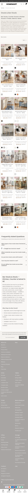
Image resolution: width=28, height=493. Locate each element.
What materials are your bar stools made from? (14, 252)
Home (2, 8)
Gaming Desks (4, 445)
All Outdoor (3, 468)
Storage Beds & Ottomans (18, 456)
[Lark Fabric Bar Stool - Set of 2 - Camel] (20, 183)
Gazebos (3, 471)
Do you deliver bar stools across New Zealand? (14, 265)
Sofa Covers (4, 396)
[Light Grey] (15, 121)
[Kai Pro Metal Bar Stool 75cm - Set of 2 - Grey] (7, 130)
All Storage (17, 437)
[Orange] (18, 94)
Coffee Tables (18, 380)
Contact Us (3, 347)
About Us (3, 345)
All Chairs (3, 402)
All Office (3, 437)
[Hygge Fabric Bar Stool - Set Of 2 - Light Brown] (7, 156)
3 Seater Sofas (4, 385)
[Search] (21, 4)
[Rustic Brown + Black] (2, 121)
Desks (2, 440)
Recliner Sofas (4, 387)
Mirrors (16, 425)
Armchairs (3, 380)
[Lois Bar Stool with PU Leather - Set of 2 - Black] (20, 130)
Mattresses (17, 407)
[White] (18, 121)
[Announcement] (14, 1)
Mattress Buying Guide (6, 359)
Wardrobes (17, 423)
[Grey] (2, 94)
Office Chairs (4, 447)
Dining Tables (18, 377)
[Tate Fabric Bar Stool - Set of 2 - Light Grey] (20, 156)
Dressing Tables (19, 417)
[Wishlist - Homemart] (12, 45)
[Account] (24, 4)
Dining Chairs (4, 405)
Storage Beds (18, 410)
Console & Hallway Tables (19, 385)
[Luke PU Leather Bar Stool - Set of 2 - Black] (20, 209)
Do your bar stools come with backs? (14, 257)
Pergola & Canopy (5, 473)
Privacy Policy (4, 349)
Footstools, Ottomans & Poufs (6, 393)
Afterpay (3, 362)
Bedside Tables (18, 415)
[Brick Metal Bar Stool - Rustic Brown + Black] (7, 103)
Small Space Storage (20, 462)
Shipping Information (6, 354)
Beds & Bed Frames (19, 405)
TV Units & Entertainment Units (20, 440)
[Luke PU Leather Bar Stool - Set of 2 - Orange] (20, 77)
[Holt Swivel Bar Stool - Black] (20, 50)
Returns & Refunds (5, 357)
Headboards (18, 430)
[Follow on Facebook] (1, 482)
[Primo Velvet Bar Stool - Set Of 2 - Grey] (7, 77)
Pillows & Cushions (19, 428)
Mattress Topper (19, 412)
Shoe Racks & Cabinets (20, 453)
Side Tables (18, 382)
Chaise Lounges (5, 390)
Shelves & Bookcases (6, 449)
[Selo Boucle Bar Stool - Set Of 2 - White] (20, 103)
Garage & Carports (5, 476)
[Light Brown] (2, 174)
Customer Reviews (5, 364)
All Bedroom (18, 402)
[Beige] (15, 147)
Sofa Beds (3, 377)
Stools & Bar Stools (5, 407)
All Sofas (3, 375)
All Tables (17, 375)
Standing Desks (4, 442)
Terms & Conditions (5, 352)
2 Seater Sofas (4, 382)
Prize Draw (3, 369)
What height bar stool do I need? (14, 248)
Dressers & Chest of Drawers (19, 420)
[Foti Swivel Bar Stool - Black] (7, 50)
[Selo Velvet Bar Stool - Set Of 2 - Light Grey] (7, 183)
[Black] (2, 68)
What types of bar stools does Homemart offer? (14, 244)
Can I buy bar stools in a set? (14, 261)
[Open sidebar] (2, 248)
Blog (2, 366)
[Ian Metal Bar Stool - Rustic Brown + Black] (7, 209)
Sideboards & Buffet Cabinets (19, 444)
